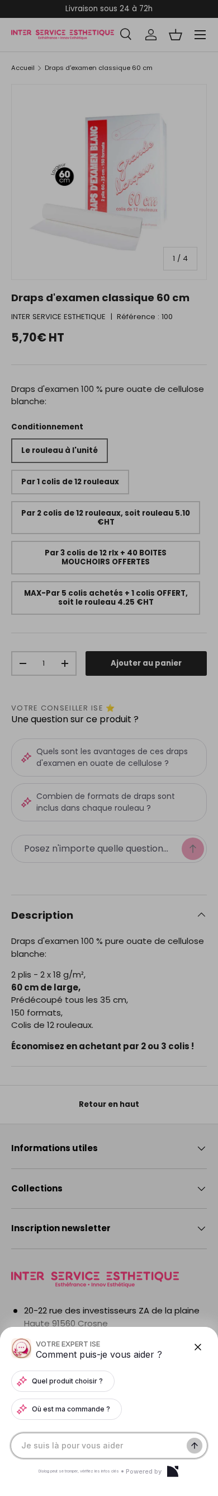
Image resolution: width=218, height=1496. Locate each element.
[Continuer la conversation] (194, 1445)
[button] (109, 748)
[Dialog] (172, 1471)
